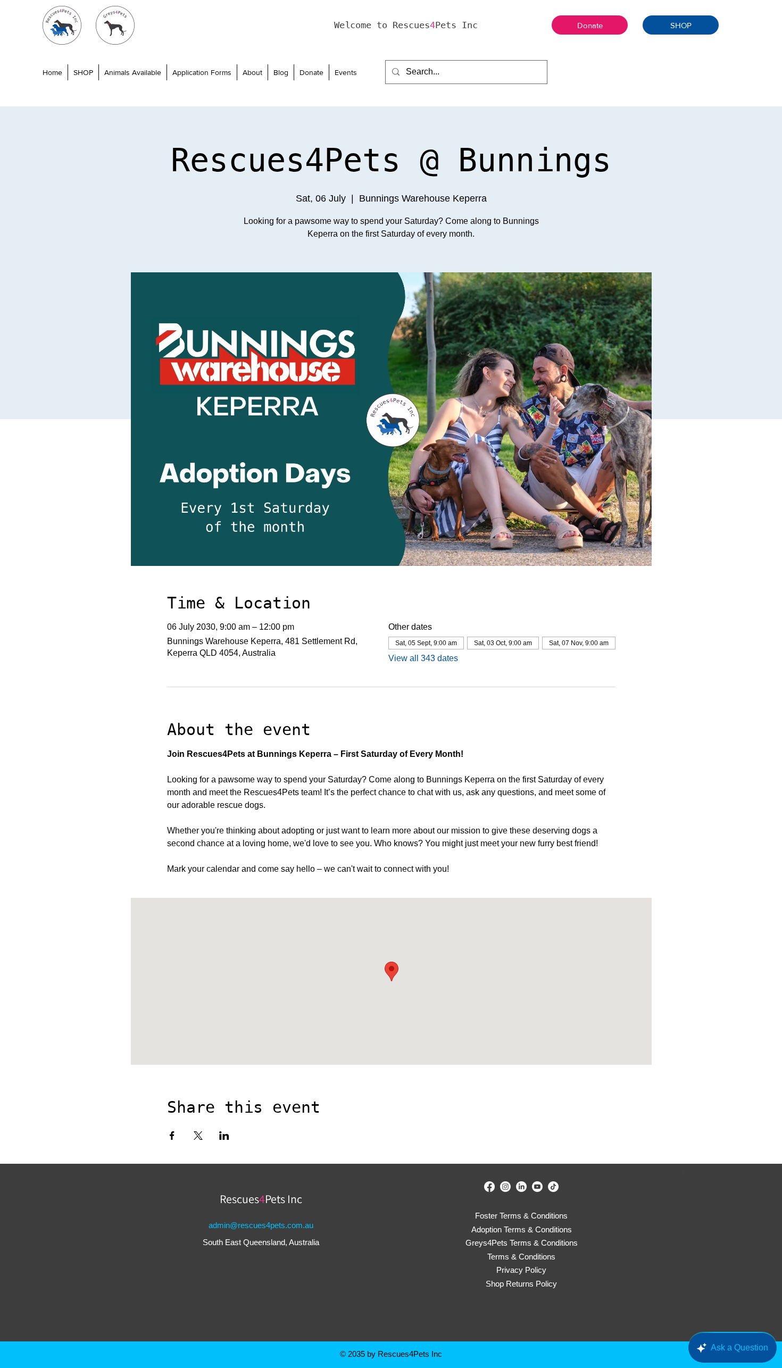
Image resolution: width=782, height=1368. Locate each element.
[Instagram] (505, 1186)
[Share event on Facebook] (172, 1135)
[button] (132, 72)
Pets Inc (283, 1198)
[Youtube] (537, 1186)
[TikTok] (553, 1186)
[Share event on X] (198, 1135)
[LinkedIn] (521, 1186)
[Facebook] (489, 1186)
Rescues (239, 1198)
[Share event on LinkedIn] (224, 1135)
